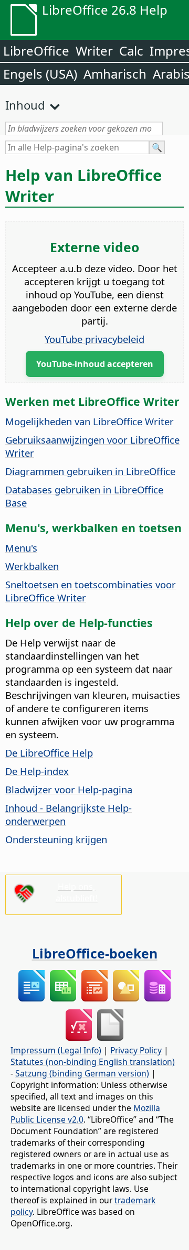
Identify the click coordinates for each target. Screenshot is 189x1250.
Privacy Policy (136, 1050)
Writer (94, 50)
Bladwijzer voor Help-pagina (68, 789)
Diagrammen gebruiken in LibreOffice (90, 471)
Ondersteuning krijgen (56, 839)
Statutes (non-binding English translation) (92, 1062)
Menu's (21, 547)
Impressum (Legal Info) (55, 1050)
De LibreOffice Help (49, 752)
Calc (131, 50)
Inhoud (25, 105)
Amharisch (114, 73)
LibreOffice (36, 50)
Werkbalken (32, 566)
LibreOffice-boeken (95, 953)
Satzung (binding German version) (82, 1073)
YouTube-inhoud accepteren (94, 364)
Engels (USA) (40, 73)
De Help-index (37, 771)
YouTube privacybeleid (94, 339)
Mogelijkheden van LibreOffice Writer (89, 421)
